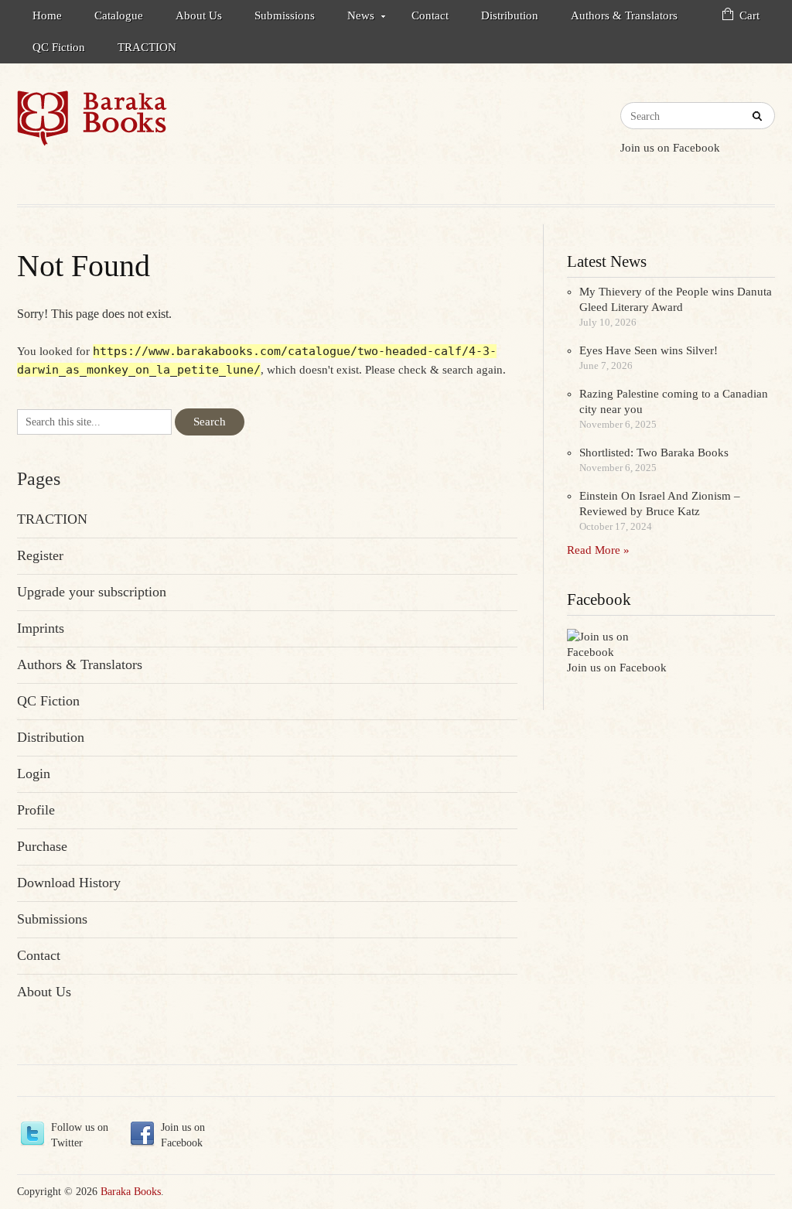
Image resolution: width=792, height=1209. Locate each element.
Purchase (42, 846)
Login (33, 773)
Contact (430, 15)
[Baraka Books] (92, 118)
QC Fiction (58, 47)
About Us (199, 15)
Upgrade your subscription (91, 591)
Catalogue (118, 15)
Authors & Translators (624, 15)
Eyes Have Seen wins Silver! (648, 350)
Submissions (284, 15)
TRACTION (147, 47)
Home (47, 15)
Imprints (40, 628)
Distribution (509, 15)
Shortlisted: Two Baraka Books (654, 452)
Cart (749, 15)
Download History (69, 882)
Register (40, 555)
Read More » (598, 550)
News (353, 18)
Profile (36, 810)
